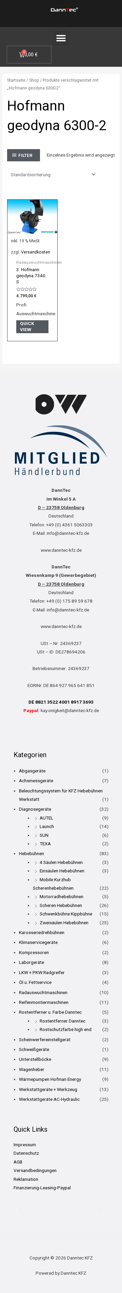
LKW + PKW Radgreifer (42, 972)
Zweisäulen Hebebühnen (64, 922)
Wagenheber (31, 1069)
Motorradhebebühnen (61, 896)
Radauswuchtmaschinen (43, 992)
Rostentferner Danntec (62, 1021)
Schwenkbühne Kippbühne (66, 913)
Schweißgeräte (34, 1049)
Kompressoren (34, 952)
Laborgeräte (31, 962)
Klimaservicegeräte (38, 942)
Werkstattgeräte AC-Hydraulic (49, 1099)
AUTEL (46, 818)
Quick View (27, 326)
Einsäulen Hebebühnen (62, 870)
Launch (47, 826)
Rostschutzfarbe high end (66, 1029)
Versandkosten (35, 252)
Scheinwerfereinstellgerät (44, 1039)
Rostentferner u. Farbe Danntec (50, 1012)
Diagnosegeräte (35, 809)
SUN (44, 835)
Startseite (16, 80)
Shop (34, 80)
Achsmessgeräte (36, 780)
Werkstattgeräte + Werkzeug (48, 1089)
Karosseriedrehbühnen (41, 932)
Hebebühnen (31, 853)
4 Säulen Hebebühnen (61, 862)
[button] (61, 38)
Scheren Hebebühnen (61, 905)
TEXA (45, 843)
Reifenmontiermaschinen (43, 1002)
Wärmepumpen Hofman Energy (50, 1079)
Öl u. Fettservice (35, 982)
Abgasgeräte (32, 770)
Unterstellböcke (35, 1059)
